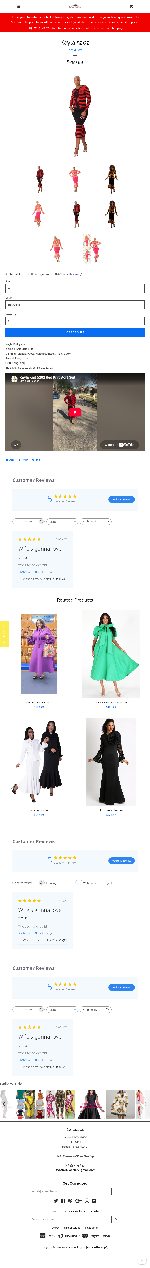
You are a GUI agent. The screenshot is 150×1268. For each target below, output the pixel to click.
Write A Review (121, 499)
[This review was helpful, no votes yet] (57, 579)
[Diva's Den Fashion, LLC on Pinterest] (70, 1201)
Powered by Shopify (97, 1247)
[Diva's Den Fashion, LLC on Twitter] (56, 1201)
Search (55, 1228)
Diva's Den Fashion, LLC (73, 1247)
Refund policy (91, 1228)
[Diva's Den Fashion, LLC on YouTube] (94, 1201)
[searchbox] (25, 521)
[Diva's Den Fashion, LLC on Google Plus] (78, 1201)
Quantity (10, 314)
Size (8, 281)
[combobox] (62, 521)
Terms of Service (71, 1228)
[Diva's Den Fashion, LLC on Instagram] (87, 1201)
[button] (5, 1104)
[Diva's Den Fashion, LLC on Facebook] (63, 1201)
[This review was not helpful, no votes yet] (63, 579)
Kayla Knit (75, 50)
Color (8, 298)
